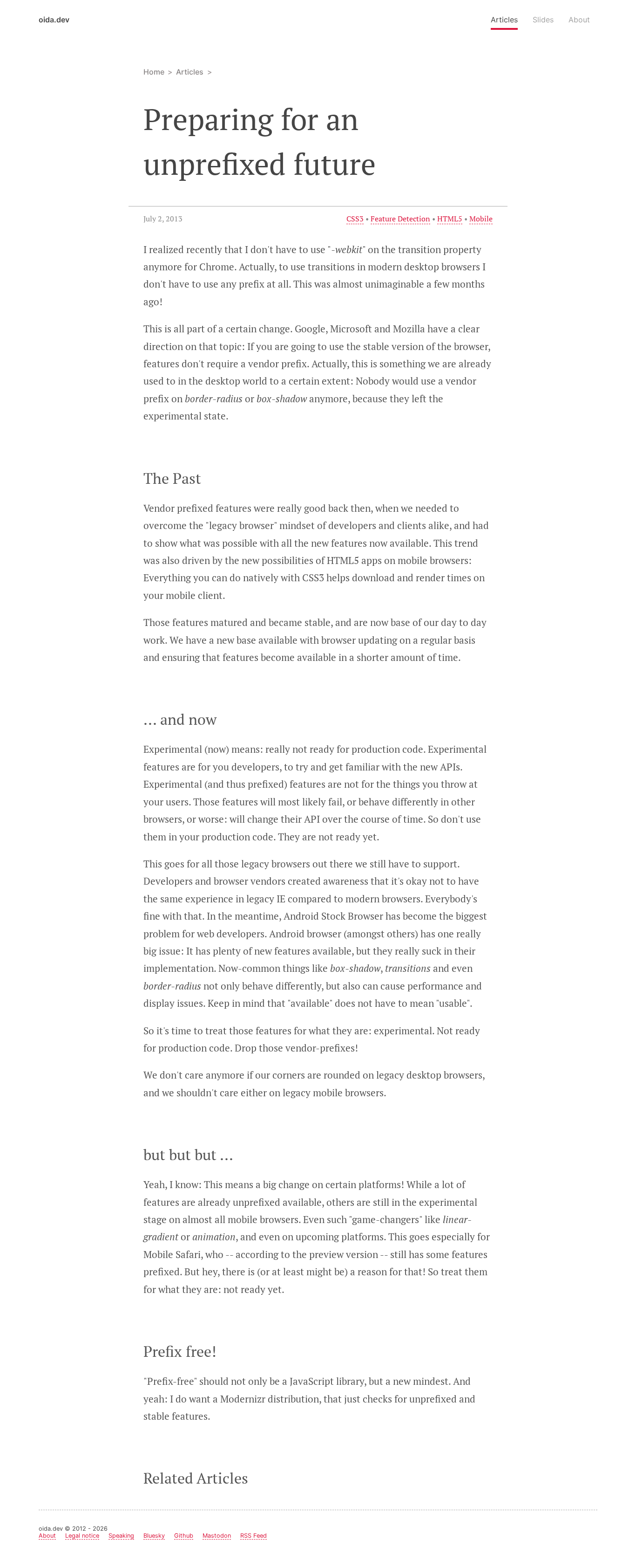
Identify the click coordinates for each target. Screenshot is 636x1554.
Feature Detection (400, 218)
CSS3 (355, 218)
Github (183, 1535)
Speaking (121, 1535)
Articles (504, 19)
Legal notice (82, 1535)
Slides (543, 19)
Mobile (481, 218)
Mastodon (217, 1535)
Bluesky (154, 1535)
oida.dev (54, 19)
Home (153, 71)
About (579, 19)
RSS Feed (253, 1535)
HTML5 (449, 218)
